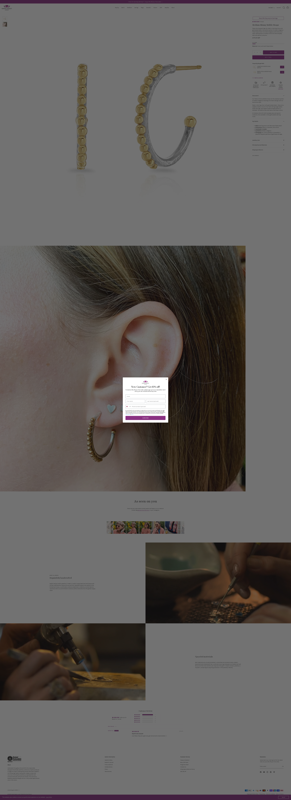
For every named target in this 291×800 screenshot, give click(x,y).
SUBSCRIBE (145, 418)
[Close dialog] (166, 379)
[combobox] (128, 406)
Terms (132, 414)
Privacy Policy (127, 414)
